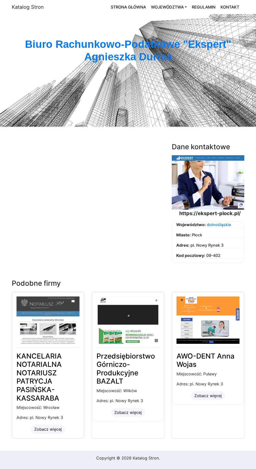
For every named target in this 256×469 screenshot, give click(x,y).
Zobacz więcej (48, 429)
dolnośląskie (219, 224)
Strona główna (128, 7)
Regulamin (204, 7)
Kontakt (229, 7)
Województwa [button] (167, 7)
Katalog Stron (28, 7)
